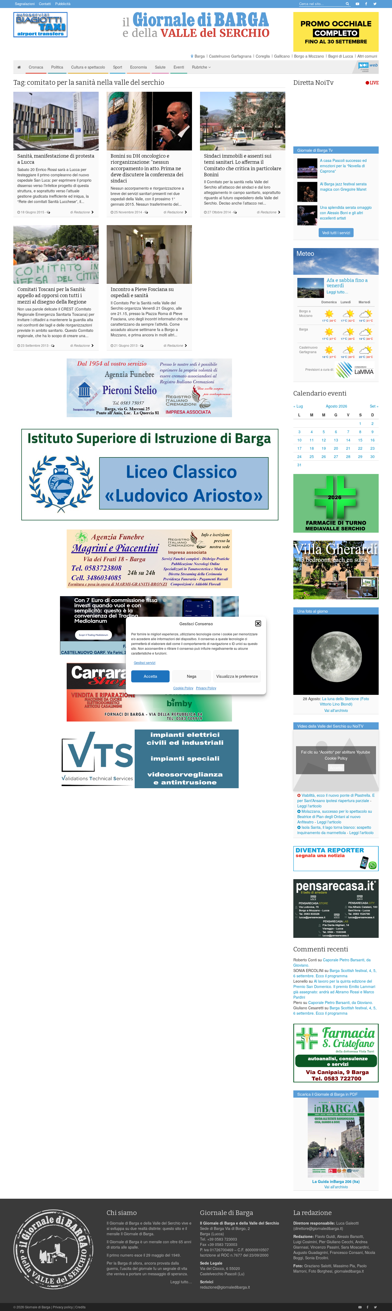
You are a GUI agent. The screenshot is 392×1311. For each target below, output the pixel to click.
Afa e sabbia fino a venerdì (347, 283)
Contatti (45, 3)
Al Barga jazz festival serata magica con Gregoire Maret (343, 186)
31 (299, 464)
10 (299, 440)
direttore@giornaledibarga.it (318, 1228)
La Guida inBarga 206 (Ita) (336, 1181)
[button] (258, 623)
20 (336, 448)
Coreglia (263, 56)
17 (299, 448)
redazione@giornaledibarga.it (225, 1287)
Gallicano (282, 56)
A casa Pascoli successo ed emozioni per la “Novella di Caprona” (343, 166)
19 (324, 448)
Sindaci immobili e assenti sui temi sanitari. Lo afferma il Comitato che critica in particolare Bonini (242, 165)
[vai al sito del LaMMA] (355, 369)
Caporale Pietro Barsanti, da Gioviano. (340, 1002)
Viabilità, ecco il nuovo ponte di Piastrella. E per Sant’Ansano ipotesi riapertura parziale (336, 797)
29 (360, 456)
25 (312, 456)
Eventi (179, 67)
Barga (200, 56)
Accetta (150, 676)
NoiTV (368, 67)
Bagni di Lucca (340, 56)
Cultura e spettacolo (88, 67)
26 (324, 456)
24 (299, 456)
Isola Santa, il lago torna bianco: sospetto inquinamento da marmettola (334, 829)
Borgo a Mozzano (309, 56)
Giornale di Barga (37, 1307)
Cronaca (36, 67)
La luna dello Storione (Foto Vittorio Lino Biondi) (344, 701)
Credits (80, 1307)
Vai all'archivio (336, 710)
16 (372, 440)
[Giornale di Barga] (196, 24)
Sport (117, 67)
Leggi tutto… (337, 291)
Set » (374, 406)
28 (348, 456)
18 (312, 448)
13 (336, 440)
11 (312, 440)
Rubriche (200, 67)
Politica (57, 67)
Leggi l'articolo (309, 805)
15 (360, 440)
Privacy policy (63, 1307)
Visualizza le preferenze (237, 676)
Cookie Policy (183, 688)
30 (372, 456)
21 (348, 448)
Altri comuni (367, 56)
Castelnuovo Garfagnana (230, 56)
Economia (138, 67)
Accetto (336, 767)
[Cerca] (347, 3)
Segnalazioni (25, 3)
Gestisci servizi (144, 662)
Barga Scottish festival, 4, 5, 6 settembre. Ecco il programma (335, 973)
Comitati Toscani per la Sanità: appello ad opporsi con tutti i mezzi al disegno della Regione (51, 295)
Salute (160, 67)
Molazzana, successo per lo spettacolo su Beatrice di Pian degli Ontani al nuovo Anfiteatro (334, 816)
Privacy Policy (206, 688)
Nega (191, 676)
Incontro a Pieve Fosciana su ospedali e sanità (142, 292)
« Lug (298, 406)
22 (360, 448)
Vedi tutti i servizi (336, 232)
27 (336, 456)
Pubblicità (62, 3)
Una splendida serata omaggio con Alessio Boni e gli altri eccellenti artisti (346, 213)
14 (348, 440)
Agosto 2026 (336, 406)
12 (324, 440)
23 (372, 448)
